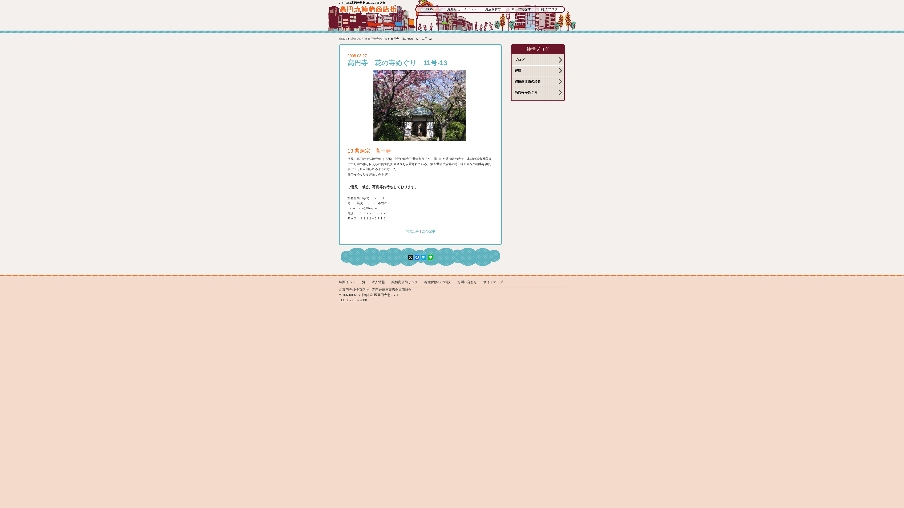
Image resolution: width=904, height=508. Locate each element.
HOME (431, 9)
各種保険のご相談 (437, 282)
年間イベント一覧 (352, 282)
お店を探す (493, 9)
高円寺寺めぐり (377, 38)
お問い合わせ (467, 282)
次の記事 (428, 231)
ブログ (520, 60)
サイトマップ (493, 282)
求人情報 (378, 282)
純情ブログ (549, 9)
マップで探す (521, 9)
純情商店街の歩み (528, 81)
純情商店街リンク (404, 282)
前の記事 (412, 231)
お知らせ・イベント (462, 9)
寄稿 (518, 70)
